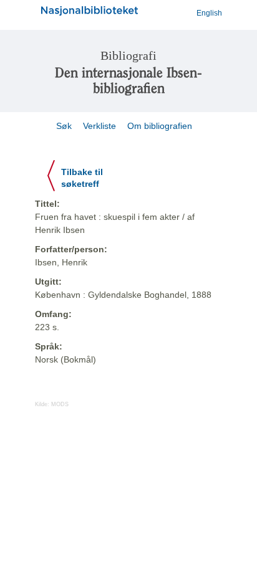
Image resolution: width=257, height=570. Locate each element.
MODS (60, 404)
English (209, 13)
